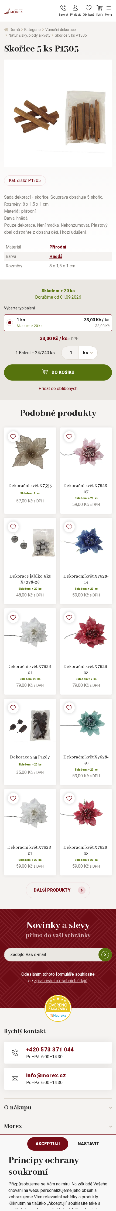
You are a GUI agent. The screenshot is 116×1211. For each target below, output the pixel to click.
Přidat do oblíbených (58, 388)
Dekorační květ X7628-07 (86, 489)
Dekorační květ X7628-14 (86, 579)
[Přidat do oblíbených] (13, 436)
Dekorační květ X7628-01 (30, 851)
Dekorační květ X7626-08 (86, 670)
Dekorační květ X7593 (30, 486)
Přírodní (57, 247)
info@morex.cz (46, 1075)
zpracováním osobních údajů (60, 980)
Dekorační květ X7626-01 (30, 670)
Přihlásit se (105, 954)
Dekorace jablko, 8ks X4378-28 (30, 579)
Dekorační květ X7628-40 (86, 760)
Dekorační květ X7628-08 (86, 851)
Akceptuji (48, 1143)
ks (85, 352)
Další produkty (52, 890)
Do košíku (63, 372)
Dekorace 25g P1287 (30, 757)
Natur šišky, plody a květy (29, 35)
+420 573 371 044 (50, 1049)
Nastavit (88, 1143)
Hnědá (55, 256)
